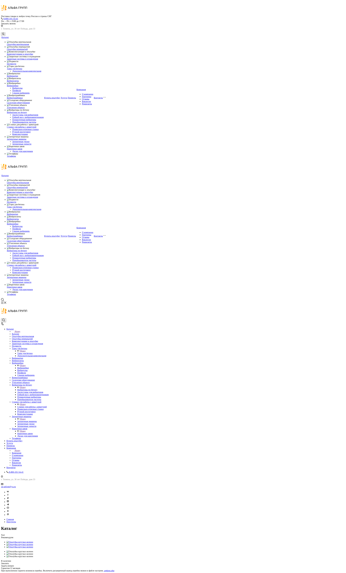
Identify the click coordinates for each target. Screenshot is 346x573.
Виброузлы (17, 88)
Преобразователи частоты (24, 122)
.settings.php (109, 570)
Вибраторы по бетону (17, 112)
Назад (17, 331)
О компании (87, 94)
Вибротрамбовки (15, 98)
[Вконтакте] (7, 492)
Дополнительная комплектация (26, 71)
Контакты (98, 98)
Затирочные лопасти (21, 144)
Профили (16, 90)
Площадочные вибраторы (24, 120)
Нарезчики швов (14, 149)
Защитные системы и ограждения (22, 59)
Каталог (5, 37)
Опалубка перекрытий (17, 49)
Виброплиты (13, 81)
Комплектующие (20, 134)
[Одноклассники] (7, 511)
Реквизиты (87, 104)
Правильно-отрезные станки (25, 129)
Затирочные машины (16, 139)
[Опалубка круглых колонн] (19, 542)
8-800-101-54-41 (11, 19)
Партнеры (86, 96)
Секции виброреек (21, 93)
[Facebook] (7, 495)
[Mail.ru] (7, 515)
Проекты (72, 98)
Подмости (11, 64)
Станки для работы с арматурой (21, 127)
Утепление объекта (16, 107)
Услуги (64, 98)
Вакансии (86, 101)
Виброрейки (12, 85)
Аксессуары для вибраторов (25, 115)
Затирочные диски (20, 141)
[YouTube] (7, 508)
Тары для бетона (14, 68)
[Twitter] (7, 498)
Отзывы (85, 99)
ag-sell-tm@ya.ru (8, 487)
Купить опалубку (52, 98)
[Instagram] (7, 502)
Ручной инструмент (21, 132)
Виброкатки (12, 76)
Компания (81, 89)
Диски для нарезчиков (22, 151)
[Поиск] (3, 34)
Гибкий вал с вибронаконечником (28, 117)
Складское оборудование (18, 103)
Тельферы (11, 156)
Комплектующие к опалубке (20, 54)
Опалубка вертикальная (18, 44)
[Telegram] (7, 505)
